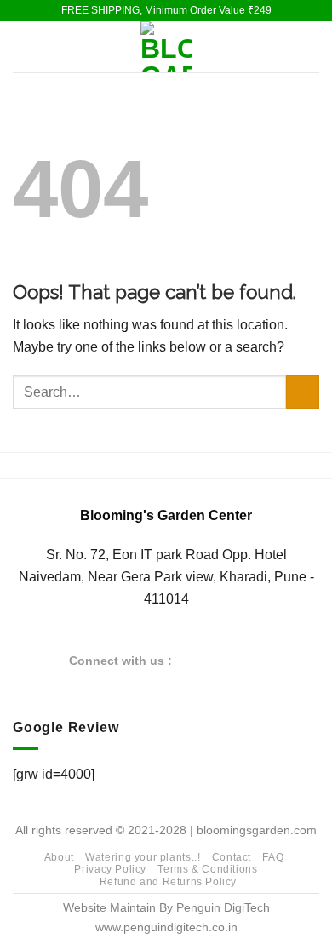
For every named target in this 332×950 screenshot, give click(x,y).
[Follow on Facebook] (190, 659)
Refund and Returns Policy (168, 882)
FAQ (272, 857)
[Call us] (253, 659)
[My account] (310, 47)
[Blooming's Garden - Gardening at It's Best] (166, 46)
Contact (231, 857)
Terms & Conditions (207, 869)
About (59, 857)
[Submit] (302, 392)
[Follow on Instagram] (211, 659)
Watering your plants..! (142, 857)
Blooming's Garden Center (166, 515)
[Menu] (23, 46)
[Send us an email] (232, 659)
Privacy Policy (110, 869)
